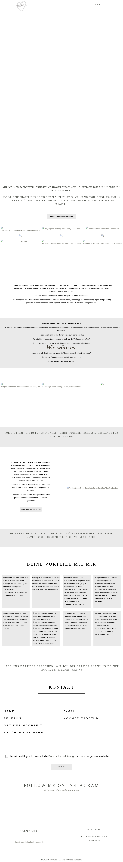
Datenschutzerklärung (61, 756)
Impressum (94, 840)
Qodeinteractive (75, 860)
